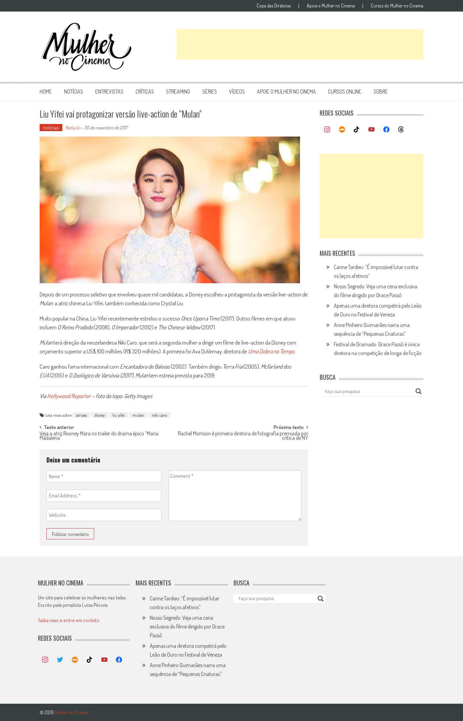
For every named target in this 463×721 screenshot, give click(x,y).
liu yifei (119, 415)
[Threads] (401, 129)
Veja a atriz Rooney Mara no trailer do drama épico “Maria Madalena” (99, 436)
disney (100, 415)
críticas (145, 91)
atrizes (81, 415)
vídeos (237, 91)
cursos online (344, 91)
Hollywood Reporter (69, 395)
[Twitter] (60, 660)
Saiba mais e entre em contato (68, 620)
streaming (178, 91)
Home (46, 91)
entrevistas (109, 91)
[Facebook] (386, 129)
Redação (72, 127)
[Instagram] (327, 129)
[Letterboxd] (342, 129)
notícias (73, 91)
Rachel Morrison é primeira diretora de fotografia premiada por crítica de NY (243, 436)
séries (209, 91)
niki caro (159, 415)
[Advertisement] (300, 44)
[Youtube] (371, 129)
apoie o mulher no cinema (286, 91)
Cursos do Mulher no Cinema (397, 5)
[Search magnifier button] (418, 391)
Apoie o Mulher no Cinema (331, 5)
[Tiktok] (356, 129)
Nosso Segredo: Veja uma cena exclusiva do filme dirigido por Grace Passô (187, 626)
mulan (138, 415)
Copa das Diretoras (274, 5)
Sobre (381, 91)
